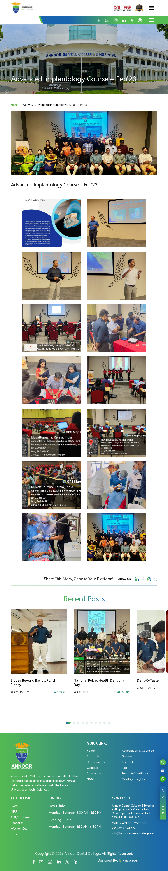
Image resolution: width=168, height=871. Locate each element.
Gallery (127, 756)
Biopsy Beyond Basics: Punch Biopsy (33, 682)
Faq (124, 768)
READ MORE (59, 692)
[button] (68, 723)
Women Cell (19, 828)
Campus (92, 768)
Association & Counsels (138, 751)
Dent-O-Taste (148, 680)
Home (15, 105)
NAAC (91, 779)
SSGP (15, 834)
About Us (93, 756)
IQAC (14, 806)
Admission (94, 773)
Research (17, 823)
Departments (96, 762)
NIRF (14, 811)
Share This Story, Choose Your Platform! (78, 578)
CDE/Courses (20, 817)
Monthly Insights (133, 779)
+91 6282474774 (124, 828)
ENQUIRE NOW (163, 802)
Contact (127, 762)
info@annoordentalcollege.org (133, 833)
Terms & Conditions (135, 773)
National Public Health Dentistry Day (99, 682)
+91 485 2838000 (134, 823)
